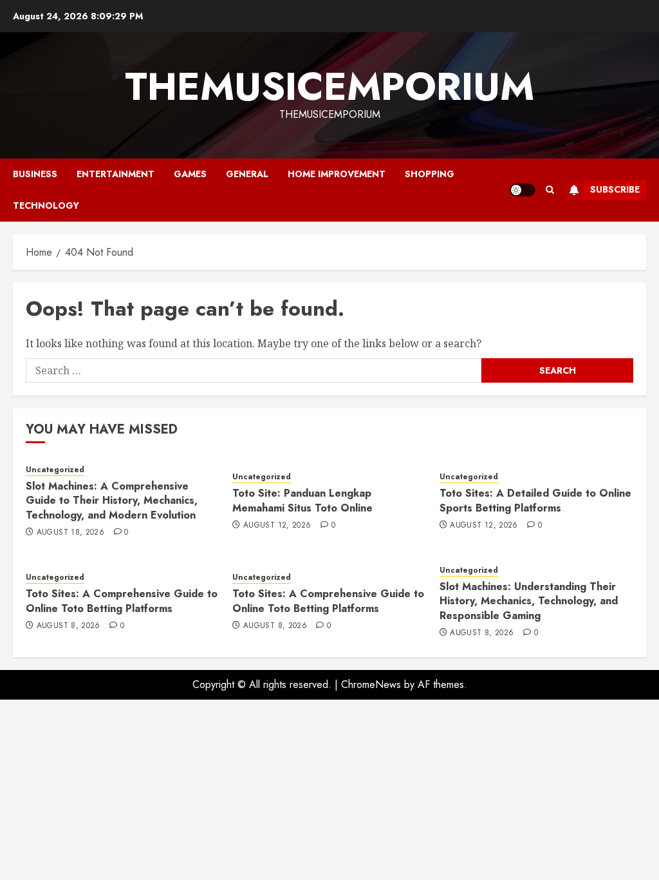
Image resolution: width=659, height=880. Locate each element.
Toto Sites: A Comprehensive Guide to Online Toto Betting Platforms (122, 600)
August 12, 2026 (277, 526)
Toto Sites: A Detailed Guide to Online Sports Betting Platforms (535, 500)
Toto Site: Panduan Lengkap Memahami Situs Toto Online (302, 500)
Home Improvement (336, 173)
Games (190, 173)
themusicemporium (329, 87)
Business (35, 173)
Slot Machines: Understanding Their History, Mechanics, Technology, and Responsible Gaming (529, 601)
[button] (550, 189)
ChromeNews (371, 684)
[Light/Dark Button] (522, 190)
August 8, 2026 (68, 626)
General (247, 173)
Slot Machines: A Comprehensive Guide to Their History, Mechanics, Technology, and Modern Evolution (112, 500)
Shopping (429, 173)
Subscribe (615, 189)
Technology (46, 205)
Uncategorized (55, 469)
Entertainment (115, 173)
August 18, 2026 (70, 533)
